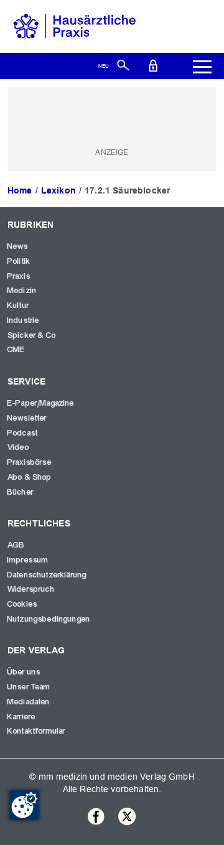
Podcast (22, 433)
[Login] (153, 64)
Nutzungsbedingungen (48, 619)
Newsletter (27, 418)
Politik (18, 261)
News (18, 246)
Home (19, 190)
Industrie (23, 320)
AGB (16, 545)
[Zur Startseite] (74, 25)
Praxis (18, 276)
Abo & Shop (29, 477)
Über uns (23, 672)
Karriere (21, 717)
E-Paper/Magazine (41, 403)
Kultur (18, 305)
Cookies (22, 604)
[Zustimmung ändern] (24, 805)
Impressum (28, 560)
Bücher (20, 492)
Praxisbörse (29, 462)
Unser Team (29, 687)
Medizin (22, 291)
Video (18, 447)
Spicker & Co (31, 335)
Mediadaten (28, 702)
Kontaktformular (36, 731)
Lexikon (58, 190)
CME (16, 350)
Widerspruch (31, 589)
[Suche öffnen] (123, 64)
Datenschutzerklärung (46, 575)
